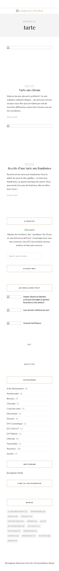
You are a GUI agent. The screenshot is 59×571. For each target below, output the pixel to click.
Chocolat (11, 403)
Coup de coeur (14, 408)
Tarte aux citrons (29, 90)
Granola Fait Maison (32, 323)
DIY (43, 521)
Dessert (11, 418)
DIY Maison (12, 433)
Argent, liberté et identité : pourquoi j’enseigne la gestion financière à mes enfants (36, 299)
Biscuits (10, 398)
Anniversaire (13, 393)
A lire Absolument (15, 388)
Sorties (10, 453)
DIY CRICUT (13, 428)
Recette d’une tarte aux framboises (29, 168)
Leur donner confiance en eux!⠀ (37, 310)
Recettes (29, 86)
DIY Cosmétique (15, 423)
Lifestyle (11, 438)
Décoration (12, 413)
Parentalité (12, 443)
